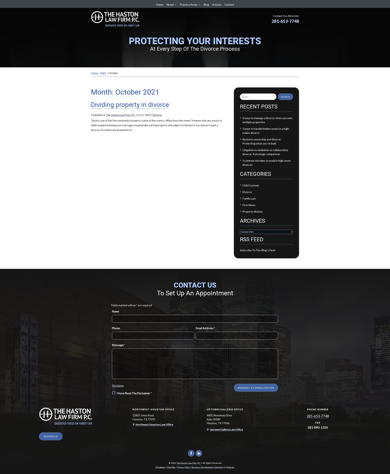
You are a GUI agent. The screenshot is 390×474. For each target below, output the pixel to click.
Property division (252, 211)
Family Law (249, 198)
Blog (206, 4)
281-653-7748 (285, 21)
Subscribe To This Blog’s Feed (257, 250)
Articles (216, 4)
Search (285, 96)
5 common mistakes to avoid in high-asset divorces (266, 162)
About (170, 4)
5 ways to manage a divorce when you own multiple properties (267, 120)
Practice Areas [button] (188, 4)
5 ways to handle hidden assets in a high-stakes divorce (266, 130)
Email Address (205, 328)
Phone (116, 328)
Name (115, 311)
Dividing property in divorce (130, 104)
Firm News (248, 205)
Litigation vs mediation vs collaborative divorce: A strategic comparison (265, 152)
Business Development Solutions (207, 467)
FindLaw (230, 467)
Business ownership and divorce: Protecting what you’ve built (261, 141)
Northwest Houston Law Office (154, 424)
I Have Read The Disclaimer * (134, 393)
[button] (387, 452)
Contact (229, 4)
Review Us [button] (51, 436)
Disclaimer (118, 385)
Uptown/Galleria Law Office (226, 429)
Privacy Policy (183, 467)
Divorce (157, 115)
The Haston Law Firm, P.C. (121, 115)
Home (159, 4)
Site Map (171, 467)
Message (118, 345)
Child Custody (250, 185)
